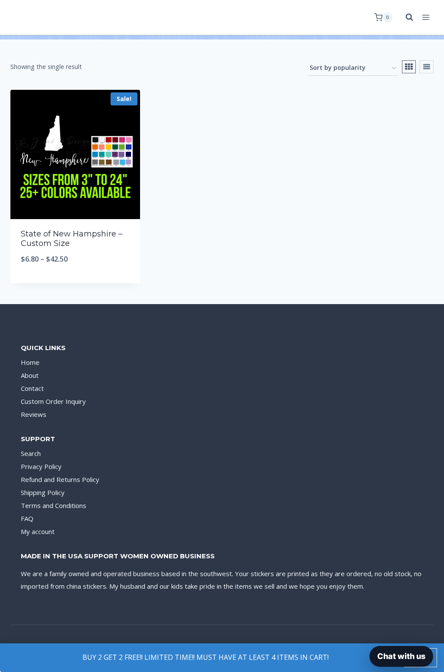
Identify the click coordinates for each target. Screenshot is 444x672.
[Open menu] (426, 17)
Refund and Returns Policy (60, 479)
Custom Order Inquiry (53, 401)
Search (31, 453)
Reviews (33, 414)
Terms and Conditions (53, 505)
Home (30, 362)
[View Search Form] (405, 17)
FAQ (27, 518)
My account (38, 531)
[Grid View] (409, 66)
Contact (32, 388)
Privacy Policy (41, 466)
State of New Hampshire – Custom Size (71, 238)
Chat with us (401, 656)
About (30, 375)
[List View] (427, 66)
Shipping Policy (43, 492)
